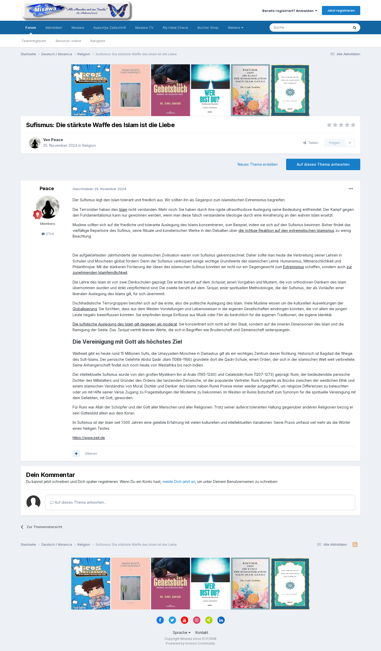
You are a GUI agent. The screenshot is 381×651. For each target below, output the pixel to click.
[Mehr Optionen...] (351, 189)
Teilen (312, 143)
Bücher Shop (207, 27)
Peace (57, 139)
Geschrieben (99, 189)
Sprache (180, 632)
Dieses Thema (330, 27)
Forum (30, 27)
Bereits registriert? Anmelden (288, 11)
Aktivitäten (53, 27)
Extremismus (293, 267)
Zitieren (91, 453)
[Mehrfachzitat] (76, 453)
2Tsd (49, 234)
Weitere (234, 27)
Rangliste (97, 41)
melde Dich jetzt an (179, 481)
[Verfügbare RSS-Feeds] (355, 544)
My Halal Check (175, 27)
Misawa (78, 27)
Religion (89, 145)
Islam (123, 209)
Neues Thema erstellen (258, 164)
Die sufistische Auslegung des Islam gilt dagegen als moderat (125, 324)
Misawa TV (144, 27)
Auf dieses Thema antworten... (80, 502)
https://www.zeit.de (89, 437)
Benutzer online (68, 41)
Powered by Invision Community (190, 643)
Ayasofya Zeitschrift (109, 27)
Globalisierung (85, 309)
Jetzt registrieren (341, 10)
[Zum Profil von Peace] (34, 142)
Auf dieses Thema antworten (323, 164)
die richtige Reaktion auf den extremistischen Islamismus (286, 230)
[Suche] (354, 27)
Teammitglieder (34, 41)
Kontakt (201, 632)
